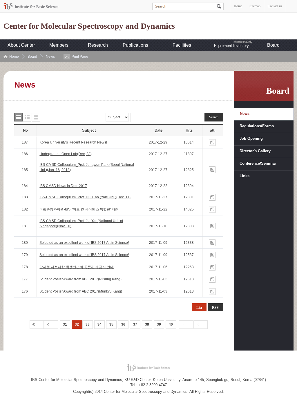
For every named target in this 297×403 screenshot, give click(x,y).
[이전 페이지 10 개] (51, 324)
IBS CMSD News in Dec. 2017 (63, 186)
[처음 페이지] (37, 324)
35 (111, 324)
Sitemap (254, 6)
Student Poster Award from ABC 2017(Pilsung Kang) (80, 279)
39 (159, 324)
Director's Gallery (255, 151)
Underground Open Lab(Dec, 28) (65, 154)
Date (158, 130)
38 (147, 324)
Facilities (182, 45)
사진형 (36, 117)
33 (88, 324)
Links (244, 176)
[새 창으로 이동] (31, 6)
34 (99, 324)
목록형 (18, 117)
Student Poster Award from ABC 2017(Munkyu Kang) (80, 291)
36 (123, 324)
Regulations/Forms (257, 126)
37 (135, 324)
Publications (135, 45)
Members (58, 45)
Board (273, 45)
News (50, 57)
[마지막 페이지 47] (200, 324)
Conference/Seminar (258, 163)
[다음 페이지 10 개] (186, 324)
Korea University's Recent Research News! (73, 142)
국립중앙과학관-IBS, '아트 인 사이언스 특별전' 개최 (79, 209)
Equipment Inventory (231, 45)
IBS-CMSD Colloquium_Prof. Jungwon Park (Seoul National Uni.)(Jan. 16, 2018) (86, 167)
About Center (21, 45)
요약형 (27, 117)
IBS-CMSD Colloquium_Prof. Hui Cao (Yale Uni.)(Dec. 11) (85, 197)
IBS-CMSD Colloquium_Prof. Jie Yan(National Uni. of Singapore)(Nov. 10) (81, 223)
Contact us (275, 6)
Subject (89, 130)
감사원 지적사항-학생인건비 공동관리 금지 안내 (76, 267)
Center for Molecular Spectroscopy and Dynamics (89, 26)
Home (238, 6)
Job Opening (251, 138)
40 (171, 324)
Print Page (80, 57)
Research (98, 45)
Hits (189, 130)
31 (65, 324)
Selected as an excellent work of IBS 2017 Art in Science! (84, 243)
